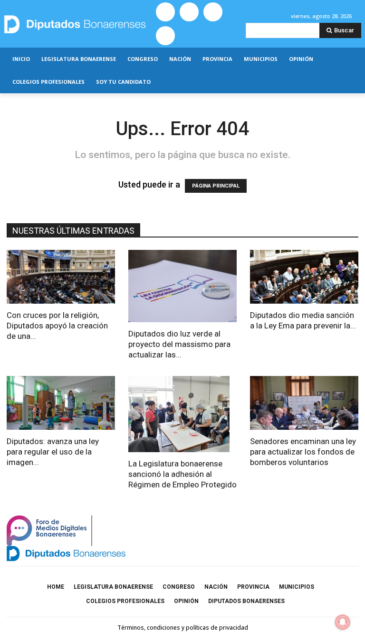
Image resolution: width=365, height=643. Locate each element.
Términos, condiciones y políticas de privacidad (182, 627)
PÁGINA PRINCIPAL (216, 186)
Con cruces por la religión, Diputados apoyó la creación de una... (57, 325)
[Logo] (76, 24)
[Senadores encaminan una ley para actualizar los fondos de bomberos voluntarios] (304, 403)
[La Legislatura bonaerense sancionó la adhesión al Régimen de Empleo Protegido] (182, 414)
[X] (212, 11)
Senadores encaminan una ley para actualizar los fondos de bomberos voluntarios (303, 451)
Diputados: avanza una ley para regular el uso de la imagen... (53, 451)
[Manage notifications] (342, 622)
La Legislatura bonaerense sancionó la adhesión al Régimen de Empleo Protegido (182, 474)
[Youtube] (165, 35)
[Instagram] (189, 11)
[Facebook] (165, 11)
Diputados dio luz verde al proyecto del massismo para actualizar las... (179, 344)
